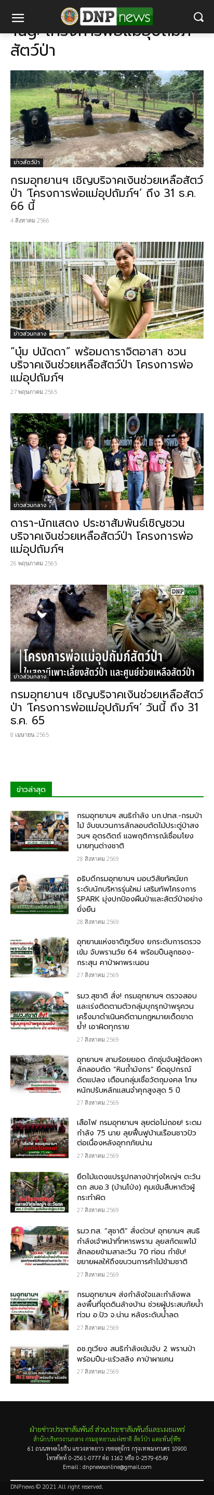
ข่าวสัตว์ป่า (27, 162)
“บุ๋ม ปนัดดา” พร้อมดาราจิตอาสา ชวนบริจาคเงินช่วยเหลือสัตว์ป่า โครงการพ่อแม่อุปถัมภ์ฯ (101, 364)
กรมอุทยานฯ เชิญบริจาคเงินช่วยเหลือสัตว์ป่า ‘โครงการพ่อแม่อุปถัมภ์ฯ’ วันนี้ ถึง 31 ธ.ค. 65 (106, 707)
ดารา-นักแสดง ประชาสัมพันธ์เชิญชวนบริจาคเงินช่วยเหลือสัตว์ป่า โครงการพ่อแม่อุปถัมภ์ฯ (101, 536)
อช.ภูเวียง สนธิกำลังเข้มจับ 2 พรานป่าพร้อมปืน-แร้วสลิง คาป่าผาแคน (136, 1354)
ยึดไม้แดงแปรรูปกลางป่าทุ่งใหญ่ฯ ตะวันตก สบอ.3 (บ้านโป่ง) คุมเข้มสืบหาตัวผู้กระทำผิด (138, 1187)
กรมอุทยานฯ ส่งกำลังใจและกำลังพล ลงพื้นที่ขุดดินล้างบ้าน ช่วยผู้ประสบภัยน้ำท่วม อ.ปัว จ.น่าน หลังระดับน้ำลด (140, 1304)
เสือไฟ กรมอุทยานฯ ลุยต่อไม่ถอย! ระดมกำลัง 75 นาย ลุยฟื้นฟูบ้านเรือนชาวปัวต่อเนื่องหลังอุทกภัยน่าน (139, 1132)
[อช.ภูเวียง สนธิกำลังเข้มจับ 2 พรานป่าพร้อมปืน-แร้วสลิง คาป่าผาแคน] (39, 1364)
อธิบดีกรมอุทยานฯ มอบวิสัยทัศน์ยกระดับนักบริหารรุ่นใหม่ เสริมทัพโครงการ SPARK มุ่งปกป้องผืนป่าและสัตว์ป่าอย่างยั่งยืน (140, 894)
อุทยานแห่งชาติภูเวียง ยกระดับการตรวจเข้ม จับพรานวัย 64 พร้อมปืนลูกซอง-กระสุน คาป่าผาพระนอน (139, 952)
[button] (198, 17)
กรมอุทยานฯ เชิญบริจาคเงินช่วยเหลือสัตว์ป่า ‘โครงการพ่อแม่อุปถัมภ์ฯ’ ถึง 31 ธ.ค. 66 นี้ (106, 193)
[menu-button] (18, 19)
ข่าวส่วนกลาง (30, 334)
